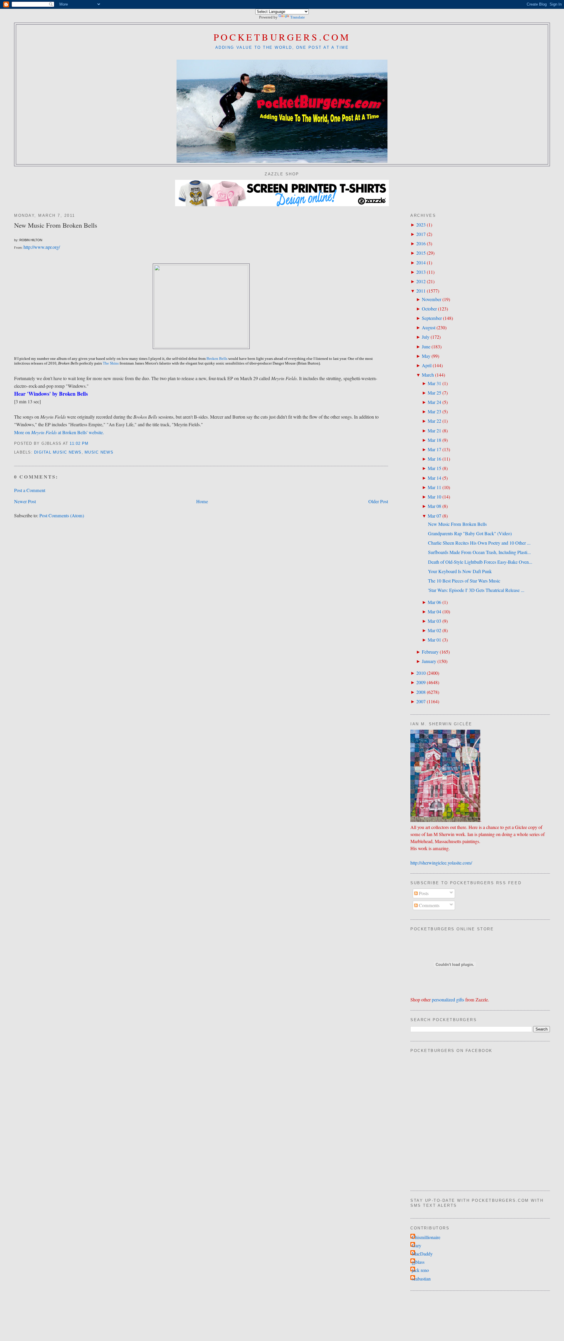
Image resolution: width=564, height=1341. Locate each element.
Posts (423, 893)
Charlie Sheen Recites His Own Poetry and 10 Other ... (479, 543)
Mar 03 (434, 621)
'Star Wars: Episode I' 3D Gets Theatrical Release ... (476, 590)
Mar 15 (434, 468)
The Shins (111, 363)
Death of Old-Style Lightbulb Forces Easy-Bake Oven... (480, 562)
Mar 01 (434, 640)
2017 (421, 234)
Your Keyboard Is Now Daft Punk (460, 571)
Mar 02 (434, 630)
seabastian (421, 1278)
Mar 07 (434, 516)
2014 (421, 262)
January (429, 661)
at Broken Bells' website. (81, 432)
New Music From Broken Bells (55, 225)
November (431, 299)
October (429, 309)
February (430, 652)
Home (202, 501)
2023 (421, 224)
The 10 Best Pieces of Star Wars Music (464, 581)
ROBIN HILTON (30, 240)
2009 (421, 682)
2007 (421, 701)
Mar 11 (434, 487)
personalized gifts (448, 999)
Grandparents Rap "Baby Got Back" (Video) (470, 533)
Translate (297, 17)
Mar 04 (434, 611)
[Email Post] (91, 444)
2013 (421, 272)
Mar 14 (434, 478)
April (427, 365)
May (426, 356)
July (425, 337)
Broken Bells (217, 358)
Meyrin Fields (44, 432)
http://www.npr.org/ (42, 247)
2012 (421, 281)
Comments (428, 905)
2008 (421, 692)
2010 (421, 673)
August (428, 327)
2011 (421, 291)
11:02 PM (79, 444)
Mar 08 (434, 506)
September (432, 318)
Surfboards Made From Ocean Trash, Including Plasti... (479, 552)
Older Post (378, 501)
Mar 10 (434, 497)
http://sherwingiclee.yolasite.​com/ (441, 863)
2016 (421, 243)
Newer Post (25, 501)
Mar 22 (434, 421)
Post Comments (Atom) (61, 515)
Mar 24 (434, 402)
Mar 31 (434, 383)
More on (22, 432)
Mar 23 (434, 411)
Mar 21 (434, 430)
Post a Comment (29, 490)
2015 (421, 253)
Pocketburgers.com (282, 37)
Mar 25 (434, 393)
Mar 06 (434, 602)
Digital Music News (58, 452)
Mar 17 (434, 449)
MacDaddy (422, 1254)
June (426, 346)
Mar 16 (434, 459)
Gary (416, 1245)
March (428, 375)
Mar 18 (434, 440)
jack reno (420, 1270)
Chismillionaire (426, 1237)
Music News (99, 452)
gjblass (418, 1262)
